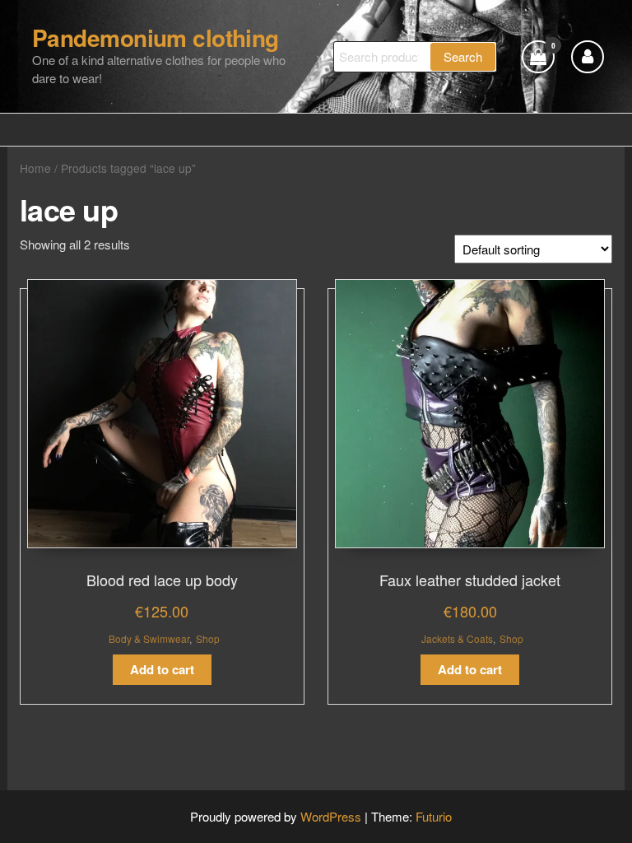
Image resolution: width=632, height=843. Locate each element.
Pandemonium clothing (155, 37)
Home (35, 168)
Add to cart (162, 669)
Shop (208, 638)
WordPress (330, 816)
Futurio (434, 816)
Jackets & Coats (457, 638)
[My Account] (587, 56)
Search (463, 56)
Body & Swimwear (149, 638)
